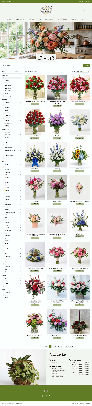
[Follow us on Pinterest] (49, 396)
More (83, 19)
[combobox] (83, 71)
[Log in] (84, 10)
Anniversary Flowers (62, 19)
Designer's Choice (19, 19)
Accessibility (82, 403)
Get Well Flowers (49, 19)
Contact (87, 1)
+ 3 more (54, 378)
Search (87, 65)
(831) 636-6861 (56, 362)
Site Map (88, 403)
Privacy (76, 403)
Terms (72, 403)
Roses (39, 19)
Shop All (9, 19)
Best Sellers (31, 19)
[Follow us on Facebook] (46, 396)
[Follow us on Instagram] (42, 396)
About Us (80, 1)
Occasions (74, 19)
